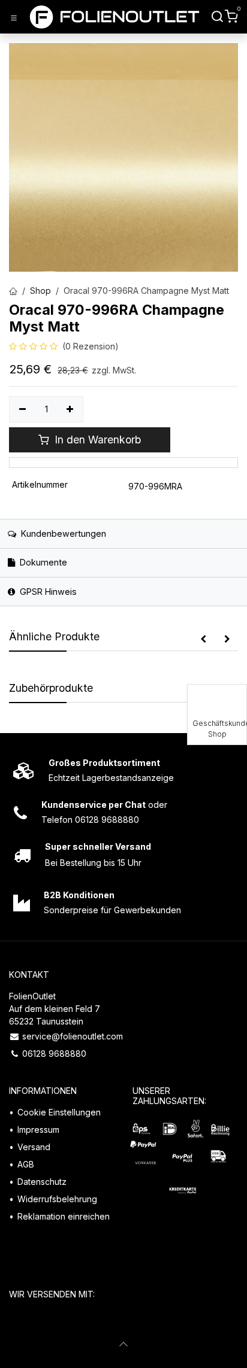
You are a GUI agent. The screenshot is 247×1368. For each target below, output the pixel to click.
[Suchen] (217, 17)
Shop (40, 290)
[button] (203, 639)
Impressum (38, 1129)
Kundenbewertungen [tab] (62, 533)
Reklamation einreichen (63, 1216)
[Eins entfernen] (22, 409)
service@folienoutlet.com (72, 1036)
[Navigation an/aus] (14, 17)
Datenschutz (42, 1182)
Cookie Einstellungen (59, 1112)
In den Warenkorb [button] (96, 439)
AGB (25, 1164)
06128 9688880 (54, 1053)
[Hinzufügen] (70, 409)
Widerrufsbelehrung (57, 1199)
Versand (33, 1147)
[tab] (123, 563)
